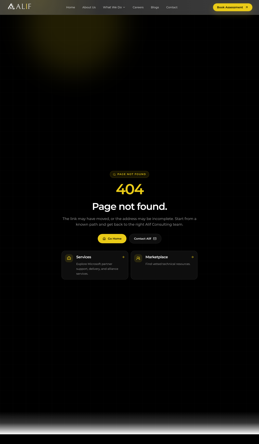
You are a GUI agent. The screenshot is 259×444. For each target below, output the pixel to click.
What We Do (112, 7)
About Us (89, 7)
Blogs (155, 7)
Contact (172, 7)
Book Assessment (230, 7)
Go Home (115, 238)
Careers (138, 7)
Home (70, 7)
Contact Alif (142, 238)
